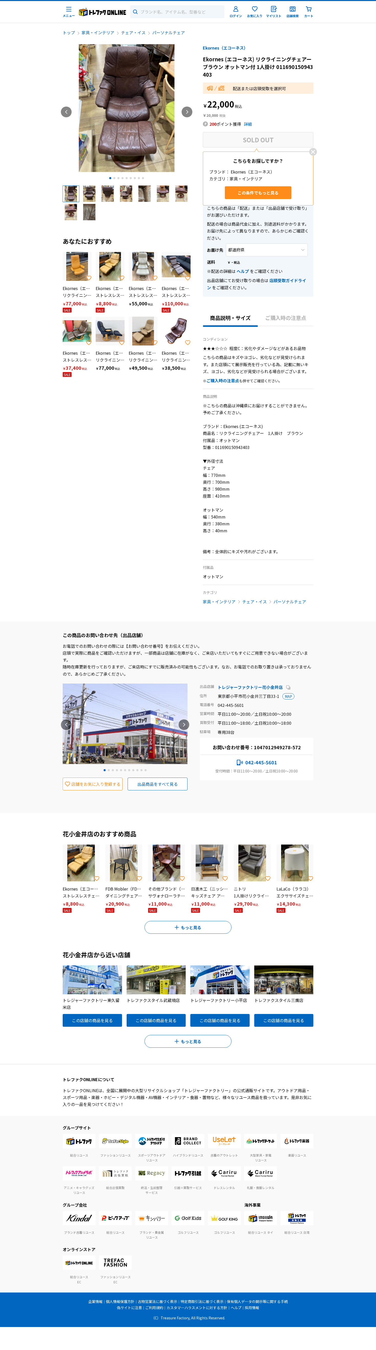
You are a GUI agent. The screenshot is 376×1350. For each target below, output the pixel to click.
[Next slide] (187, 112)
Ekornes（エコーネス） (225, 48)
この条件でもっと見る (258, 193)
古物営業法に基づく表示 (157, 1301)
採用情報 (252, 1307)
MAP (288, 696)
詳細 (248, 124)
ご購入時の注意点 (285, 317)
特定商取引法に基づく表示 (202, 1301)
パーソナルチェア (168, 32)
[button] (71, 194)
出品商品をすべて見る (157, 784)
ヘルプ (243, 271)
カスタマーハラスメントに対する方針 (197, 1307)
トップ (69, 32)
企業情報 (95, 1301)
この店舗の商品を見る (92, 1020)
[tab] (110, 178)
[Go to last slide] (66, 112)
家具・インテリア (98, 32)
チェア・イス (133, 32)
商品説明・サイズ (230, 317)
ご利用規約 (154, 1307)
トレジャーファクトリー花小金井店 (251, 687)
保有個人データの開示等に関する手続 (257, 1301)
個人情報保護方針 (120, 1301)
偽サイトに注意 (129, 1307)
